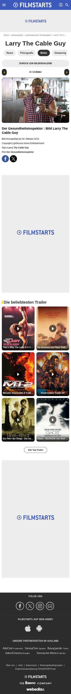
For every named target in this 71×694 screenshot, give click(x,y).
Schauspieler (17, 35)
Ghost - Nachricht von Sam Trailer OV (53, 438)
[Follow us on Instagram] (40, 606)
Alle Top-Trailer (35, 450)
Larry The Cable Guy (35, 43)
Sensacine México (48, 653)
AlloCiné (8, 648)
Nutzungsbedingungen (51, 665)
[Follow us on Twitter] (30, 606)
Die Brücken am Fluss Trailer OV (53, 347)
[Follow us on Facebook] (20, 606)
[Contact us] (50, 606)
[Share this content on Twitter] (13, 158)
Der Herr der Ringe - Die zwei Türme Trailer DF (19, 438)
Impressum (31, 665)
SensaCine (31, 648)
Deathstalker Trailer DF (53, 393)
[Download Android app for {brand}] (41, 628)
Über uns (10, 665)
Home (6, 35)
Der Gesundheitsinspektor (20, 152)
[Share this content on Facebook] (5, 158)
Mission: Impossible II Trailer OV (19, 393)
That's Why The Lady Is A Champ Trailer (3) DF (19, 347)
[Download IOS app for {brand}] (30, 628)
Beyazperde (55, 648)
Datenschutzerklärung (26, 669)
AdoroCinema (13, 653)
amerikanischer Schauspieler (38, 35)
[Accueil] (32, 5)
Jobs (20, 665)
